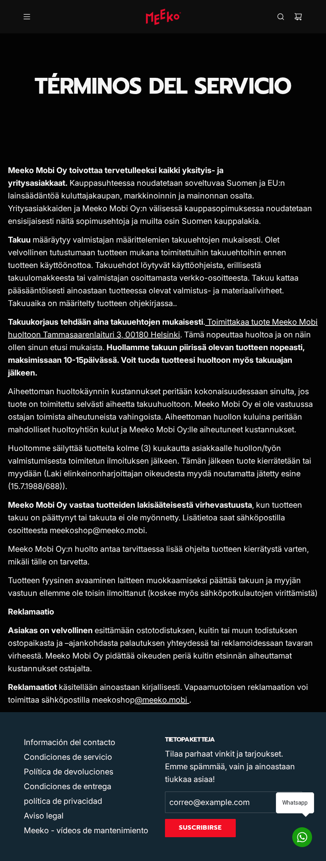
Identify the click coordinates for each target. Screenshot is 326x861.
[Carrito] (298, 16)
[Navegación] (26, 16)
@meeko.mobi (161, 700)
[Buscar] (280, 16)
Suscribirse (200, 827)
